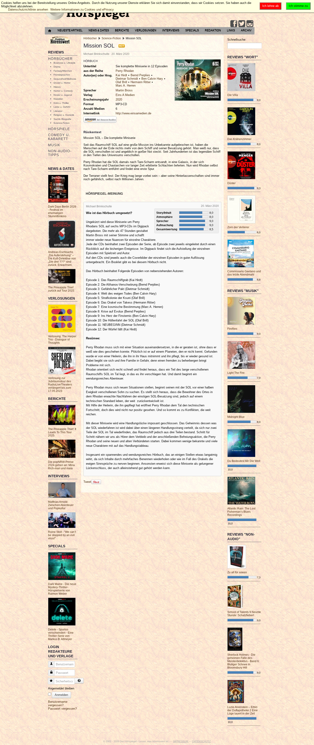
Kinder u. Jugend (63, 95)
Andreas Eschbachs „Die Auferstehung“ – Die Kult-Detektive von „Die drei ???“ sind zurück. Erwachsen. (62, 258)
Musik (54, 145)
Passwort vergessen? (62, 708)
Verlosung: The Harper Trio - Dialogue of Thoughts (62, 339)
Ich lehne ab (270, 6)
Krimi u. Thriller (61, 103)
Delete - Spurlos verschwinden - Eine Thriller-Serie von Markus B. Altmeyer (61, 634)
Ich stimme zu (298, 6)
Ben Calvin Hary (152, 78)
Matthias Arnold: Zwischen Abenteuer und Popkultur (61, 505)
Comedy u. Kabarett (59, 137)
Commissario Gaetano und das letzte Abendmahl (244, 273)
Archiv (246, 30)
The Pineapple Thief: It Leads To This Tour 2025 (62, 432)
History (57, 87)
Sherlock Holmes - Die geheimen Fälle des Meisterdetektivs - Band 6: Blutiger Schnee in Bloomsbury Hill (243, 661)
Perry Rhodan (125, 71)
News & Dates (98, 30)
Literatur (58, 111)
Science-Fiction (62, 123)
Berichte (122, 30)
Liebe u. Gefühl (62, 107)
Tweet (87, 482)
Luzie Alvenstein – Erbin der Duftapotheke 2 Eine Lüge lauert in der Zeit (242, 710)
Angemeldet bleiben (61, 688)
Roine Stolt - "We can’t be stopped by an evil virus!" (62, 535)
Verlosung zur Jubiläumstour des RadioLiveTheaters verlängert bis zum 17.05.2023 (60, 385)
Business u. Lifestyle (64, 63)
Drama (57, 66)
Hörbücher (60, 59)
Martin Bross (124, 90)
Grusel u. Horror (62, 83)
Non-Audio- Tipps (59, 153)
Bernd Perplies (140, 75)
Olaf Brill (121, 82)
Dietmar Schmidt (127, 78)
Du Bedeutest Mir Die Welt (243, 461)
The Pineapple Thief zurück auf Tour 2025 (61, 289)
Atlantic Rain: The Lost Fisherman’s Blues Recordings (241, 512)
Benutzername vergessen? (57, 703)
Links (231, 30)
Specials (192, 30)
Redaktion (213, 30)
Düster (231, 183)
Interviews (170, 30)
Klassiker (58, 99)
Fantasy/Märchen (63, 71)
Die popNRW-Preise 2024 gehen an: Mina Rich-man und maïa (61, 465)
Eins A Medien (125, 95)
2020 (119, 99)
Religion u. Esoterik (64, 115)
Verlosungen (145, 30)
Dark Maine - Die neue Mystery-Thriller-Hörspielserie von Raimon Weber (62, 588)
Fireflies (232, 328)
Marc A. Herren (126, 85)
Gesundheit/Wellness (65, 79)
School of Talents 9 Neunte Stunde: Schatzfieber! (244, 613)
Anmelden (61, 695)
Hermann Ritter (141, 82)
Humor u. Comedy (63, 91)
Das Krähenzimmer (239, 139)
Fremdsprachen (62, 74)
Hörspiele (59, 129)
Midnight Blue (236, 417)
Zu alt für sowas (237, 572)
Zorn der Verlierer (238, 227)
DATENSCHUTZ (201, 741)
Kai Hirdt (121, 75)
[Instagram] (249, 23)
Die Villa (232, 95)
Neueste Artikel (70, 30)
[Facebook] (233, 23)
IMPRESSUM (181, 741)
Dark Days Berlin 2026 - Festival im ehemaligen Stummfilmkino (62, 211)
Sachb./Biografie (62, 119)
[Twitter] (241, 23)
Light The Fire (236, 372)
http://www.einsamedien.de (133, 113)
